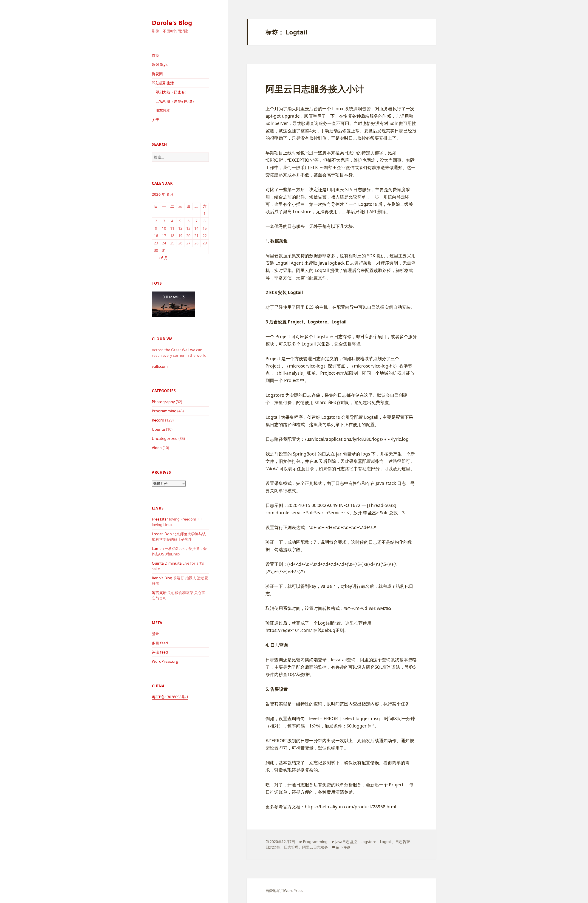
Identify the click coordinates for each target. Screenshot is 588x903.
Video (157, 447)
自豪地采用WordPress (284, 890)
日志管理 (291, 847)
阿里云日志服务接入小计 (315, 88)
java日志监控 (346, 841)
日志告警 (402, 841)
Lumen (158, 548)
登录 (155, 633)
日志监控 (273, 847)
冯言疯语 (159, 592)
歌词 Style (160, 64)
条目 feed (160, 642)
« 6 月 (163, 257)
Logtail (386, 841)
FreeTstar (160, 519)
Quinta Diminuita (167, 563)
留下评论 (343, 847)
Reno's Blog (162, 577)
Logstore (368, 841)
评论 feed (160, 652)
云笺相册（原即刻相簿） (175, 101)
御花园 (157, 73)
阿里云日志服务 (315, 847)
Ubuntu (158, 429)
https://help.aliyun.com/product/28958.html (350, 807)
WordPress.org (165, 661)
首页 (155, 55)
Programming (164, 410)
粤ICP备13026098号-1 (170, 696)
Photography (163, 401)
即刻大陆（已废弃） (172, 92)
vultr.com (160, 366)
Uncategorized (165, 438)
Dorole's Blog (172, 22)
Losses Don (162, 533)
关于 (155, 119)
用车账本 (162, 110)
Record (158, 420)
